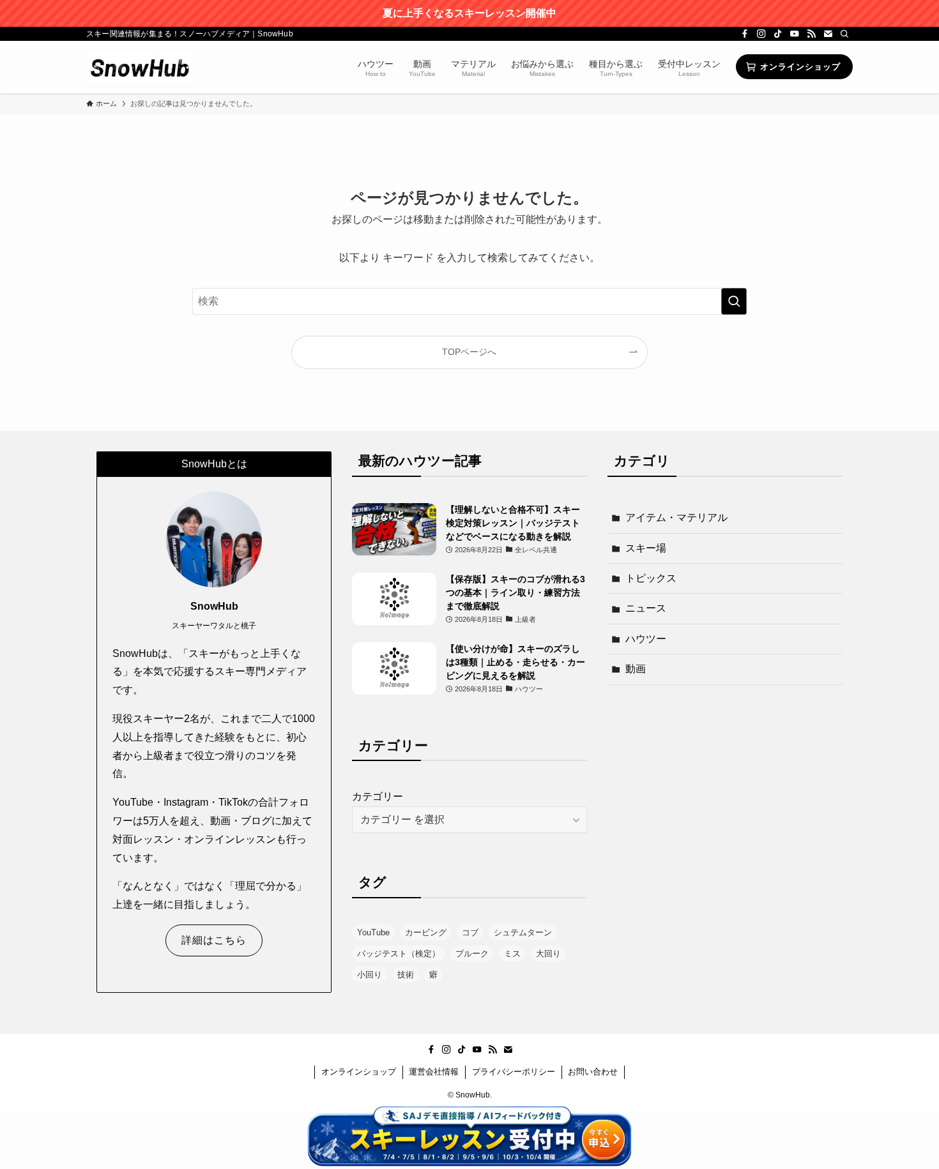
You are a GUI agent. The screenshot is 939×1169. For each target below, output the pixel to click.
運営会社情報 (434, 1071)
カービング (426, 932)
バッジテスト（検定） (398, 953)
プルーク (472, 953)
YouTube (373, 932)
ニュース (645, 608)
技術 (405, 974)
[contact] (828, 34)
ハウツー (645, 638)
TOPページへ (469, 352)
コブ (470, 932)
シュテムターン (523, 932)
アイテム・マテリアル (676, 517)
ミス (512, 953)
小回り (369, 974)
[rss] (811, 34)
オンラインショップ (358, 1071)
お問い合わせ (593, 1071)
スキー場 (645, 548)
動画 (635, 668)
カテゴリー (377, 796)
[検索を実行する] (734, 301)
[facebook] (745, 34)
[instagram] (761, 34)
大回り (548, 953)
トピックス (650, 578)
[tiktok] (778, 34)
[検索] (844, 34)
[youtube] (794, 34)
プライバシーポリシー (513, 1071)
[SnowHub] (139, 67)
